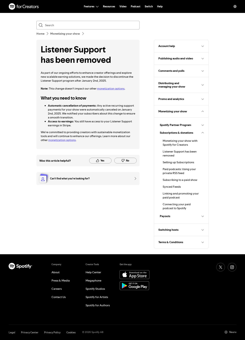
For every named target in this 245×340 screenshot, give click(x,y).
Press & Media (60, 280)
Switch (149, 6)
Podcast (135, 6)
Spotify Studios (95, 289)
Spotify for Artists (97, 297)
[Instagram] (232, 267)
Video (122, 6)
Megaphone (93, 280)
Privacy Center (29, 332)
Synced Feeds (172, 187)
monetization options (110, 88)
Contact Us (58, 297)
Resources (109, 6)
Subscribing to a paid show (180, 180)
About (55, 272)
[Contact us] (134, 178)
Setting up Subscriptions (178, 162)
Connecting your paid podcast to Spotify (177, 206)
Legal (12, 332)
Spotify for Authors (98, 305)
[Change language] (235, 6)
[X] (220, 267)
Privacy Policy (52, 332)
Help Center (93, 272)
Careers (56, 289)
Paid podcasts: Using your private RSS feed (179, 171)
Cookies (71, 332)
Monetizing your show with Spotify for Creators (180, 143)
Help (160, 6)
